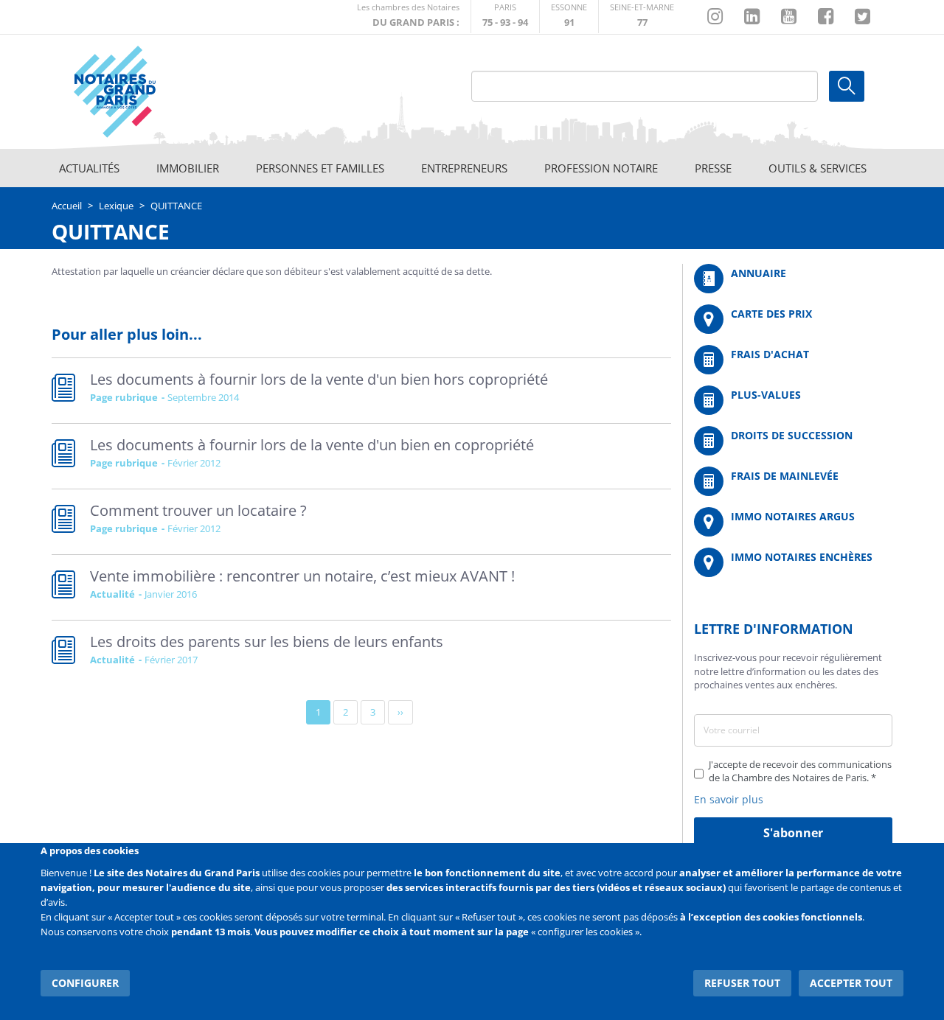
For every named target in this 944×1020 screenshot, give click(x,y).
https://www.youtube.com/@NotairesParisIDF (788, 17)
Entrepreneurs (464, 168)
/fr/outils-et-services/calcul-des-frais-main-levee (793, 481)
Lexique (116, 205)
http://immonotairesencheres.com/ (793, 562)
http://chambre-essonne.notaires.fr (569, 16)
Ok (846, 86)
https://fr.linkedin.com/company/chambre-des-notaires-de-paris (752, 17)
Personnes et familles (320, 168)
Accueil (67, 205)
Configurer (85, 983)
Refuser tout (742, 983)
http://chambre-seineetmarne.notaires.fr (642, 16)
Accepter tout (851, 983)
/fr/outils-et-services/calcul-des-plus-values (793, 400)
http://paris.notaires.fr (505, 16)
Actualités (89, 168)
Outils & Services (817, 168)
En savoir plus (728, 799)
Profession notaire (601, 168)
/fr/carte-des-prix (793, 319)
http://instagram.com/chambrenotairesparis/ (715, 17)
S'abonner (793, 833)
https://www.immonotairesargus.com (793, 522)
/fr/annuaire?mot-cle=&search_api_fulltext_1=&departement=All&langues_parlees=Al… (793, 278)
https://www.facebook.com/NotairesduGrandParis (825, 17)
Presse (713, 168)
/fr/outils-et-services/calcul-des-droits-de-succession (793, 440)
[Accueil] (155, 92)
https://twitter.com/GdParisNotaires (862, 17)
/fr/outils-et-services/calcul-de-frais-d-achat (793, 359)
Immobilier (187, 168)
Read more (361, 390)
